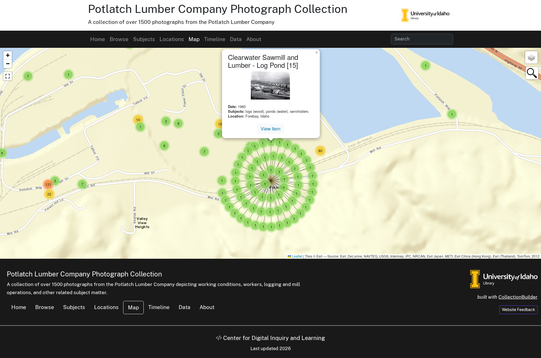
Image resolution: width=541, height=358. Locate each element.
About (253, 39)
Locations (171, 39)
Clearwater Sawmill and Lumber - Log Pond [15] (263, 61)
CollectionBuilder (518, 297)
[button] (452, 114)
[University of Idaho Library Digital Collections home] (504, 278)
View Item (270, 128)
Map (194, 39)
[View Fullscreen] (7, 76)
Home (97, 39)
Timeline (214, 39)
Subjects (144, 39)
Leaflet (296, 256)
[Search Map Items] (532, 73)
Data (236, 39)
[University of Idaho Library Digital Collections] (425, 15)
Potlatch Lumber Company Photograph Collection (217, 8)
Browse (119, 39)
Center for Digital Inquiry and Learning (273, 338)
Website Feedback (518, 309)
